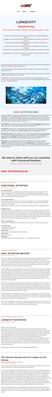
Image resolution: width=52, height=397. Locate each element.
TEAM (18, 11)
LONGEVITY (24, 11)
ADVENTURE (32, 11)
